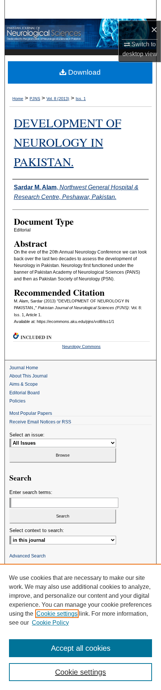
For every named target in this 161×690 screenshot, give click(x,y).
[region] (80, 627)
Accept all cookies (80, 648)
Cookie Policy (50, 622)
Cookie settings (57, 613)
